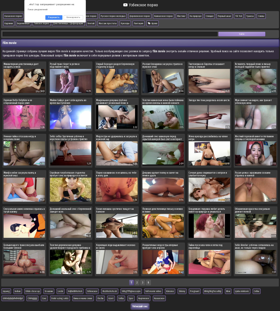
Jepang (6, 291)
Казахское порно (13, 16)
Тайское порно (41, 23)
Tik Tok (238, 16)
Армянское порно (88, 16)
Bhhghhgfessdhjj (212, 291)
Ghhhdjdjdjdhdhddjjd (13, 298)
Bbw (228, 291)
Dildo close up (33, 291)
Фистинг (181, 16)
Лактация (138, 23)
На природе (196, 16)
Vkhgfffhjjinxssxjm (131, 291)
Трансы (250, 16)
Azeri (111, 298)
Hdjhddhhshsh (75, 291)
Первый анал (224, 16)
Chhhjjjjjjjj (32, 298)
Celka (256, 291)
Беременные (23, 23)
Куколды (125, 23)
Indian (18, 291)
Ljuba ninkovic (242, 291)
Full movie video (153, 291)
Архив (154, 23)
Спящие (210, 16)
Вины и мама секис (83, 298)
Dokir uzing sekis (60, 298)
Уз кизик (49, 291)
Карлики (9, 23)
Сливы (261, 16)
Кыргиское (143, 298)
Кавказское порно (163, 16)
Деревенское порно (140, 16)
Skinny (182, 291)
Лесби (100, 298)
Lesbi (60, 291)
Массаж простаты (108, 23)
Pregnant (194, 291)
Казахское (159, 298)
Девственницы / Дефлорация (68, 23)
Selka (121, 298)
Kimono (170, 291)
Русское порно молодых (113, 16)
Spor (131, 298)
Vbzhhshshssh (109, 291)
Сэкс (44, 298)
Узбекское (92, 291)
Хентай (91, 23)
